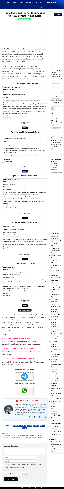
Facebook (23, 425)
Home (7, 2)
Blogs (14, 2)
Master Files (54, 319)
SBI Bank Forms (55, 388)
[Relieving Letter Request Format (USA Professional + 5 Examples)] (56, 110)
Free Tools (34, 7)
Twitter (29, 425)
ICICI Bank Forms (56, 295)
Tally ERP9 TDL (55, 406)
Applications (8, 433)
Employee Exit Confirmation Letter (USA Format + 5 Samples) (23, 435)
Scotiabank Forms (56, 393)
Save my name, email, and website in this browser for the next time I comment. (25, 466)
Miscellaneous (55, 334)
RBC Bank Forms (56, 364)
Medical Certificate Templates (54, 324)
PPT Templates (55, 349)
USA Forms (54, 431)
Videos (20, 2)
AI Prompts (54, 233)
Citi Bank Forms (56, 255)
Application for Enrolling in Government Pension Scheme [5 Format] (56, 117)
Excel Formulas (55, 260)
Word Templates (56, 444)
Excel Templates (56, 265)
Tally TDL (39, 2)
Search (58, 14)
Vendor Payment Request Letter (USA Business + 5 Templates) (23, 437)
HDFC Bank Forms (56, 290)
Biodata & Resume (51, 2)
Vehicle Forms (55, 434)
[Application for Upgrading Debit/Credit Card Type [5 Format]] (56, 93)
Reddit (42, 425)
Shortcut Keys (55, 398)
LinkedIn (36, 425)
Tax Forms (54, 421)
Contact (24, 7)
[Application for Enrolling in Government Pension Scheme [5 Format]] (56, 137)
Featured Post (55, 280)
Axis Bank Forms (56, 244)
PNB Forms (54, 341)
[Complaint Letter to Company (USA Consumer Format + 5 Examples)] (56, 156)
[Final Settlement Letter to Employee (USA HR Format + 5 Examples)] (56, 175)
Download (28, 2)
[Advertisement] (24, 36)
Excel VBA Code (56, 270)
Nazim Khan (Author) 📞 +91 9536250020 (26, 400)
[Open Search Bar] (41, 7)
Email (25, 428)
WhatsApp (16, 425)
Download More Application (25, 310)
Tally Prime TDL (56, 416)
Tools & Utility (55, 423)
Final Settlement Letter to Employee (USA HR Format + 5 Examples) (56, 163)
